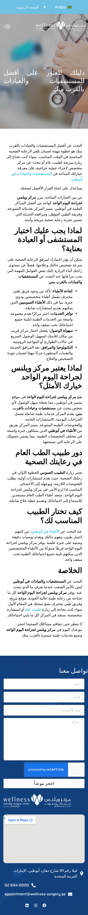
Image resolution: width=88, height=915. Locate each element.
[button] (56, 7)
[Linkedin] (27, 905)
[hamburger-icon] (7, 27)
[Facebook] (44, 905)
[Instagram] (35, 905)
